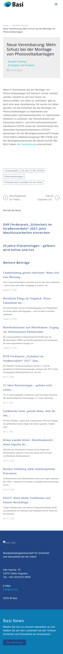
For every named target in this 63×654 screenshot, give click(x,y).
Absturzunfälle (11, 170)
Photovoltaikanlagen (13, 176)
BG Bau (25, 170)
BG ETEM (38, 170)
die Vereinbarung (26, 144)
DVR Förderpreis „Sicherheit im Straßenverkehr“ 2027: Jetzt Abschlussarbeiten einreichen (27, 229)
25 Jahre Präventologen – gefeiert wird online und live (29, 248)
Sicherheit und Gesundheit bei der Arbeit (23, 182)
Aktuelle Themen (20, 25)
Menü (56, 4)
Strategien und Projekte (21, 65)
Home (6, 25)
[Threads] (11, 159)
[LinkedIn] (5, 159)
